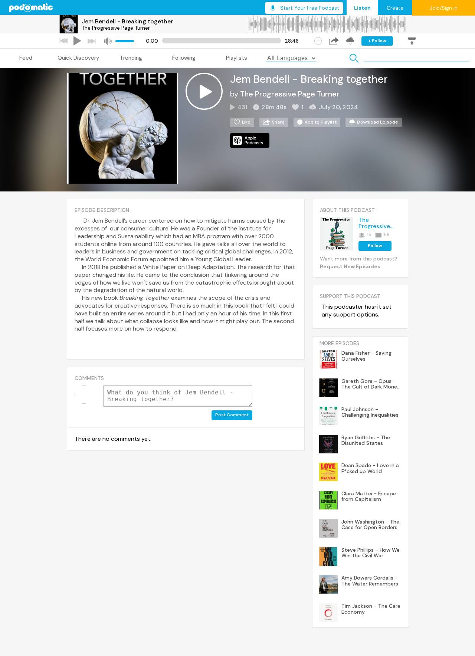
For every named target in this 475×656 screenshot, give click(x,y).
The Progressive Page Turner (116, 27)
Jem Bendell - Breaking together (127, 21)
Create (395, 7)
